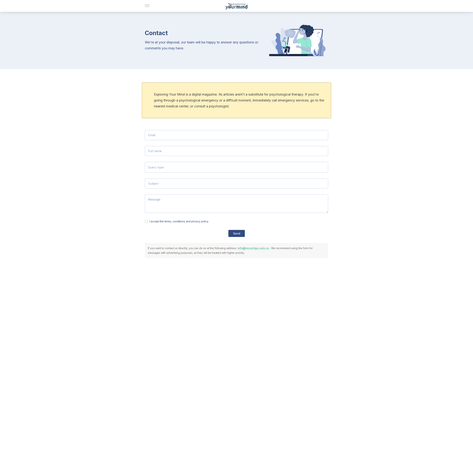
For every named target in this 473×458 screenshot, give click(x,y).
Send (236, 233)
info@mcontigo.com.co (253, 248)
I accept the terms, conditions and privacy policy (178, 221)
